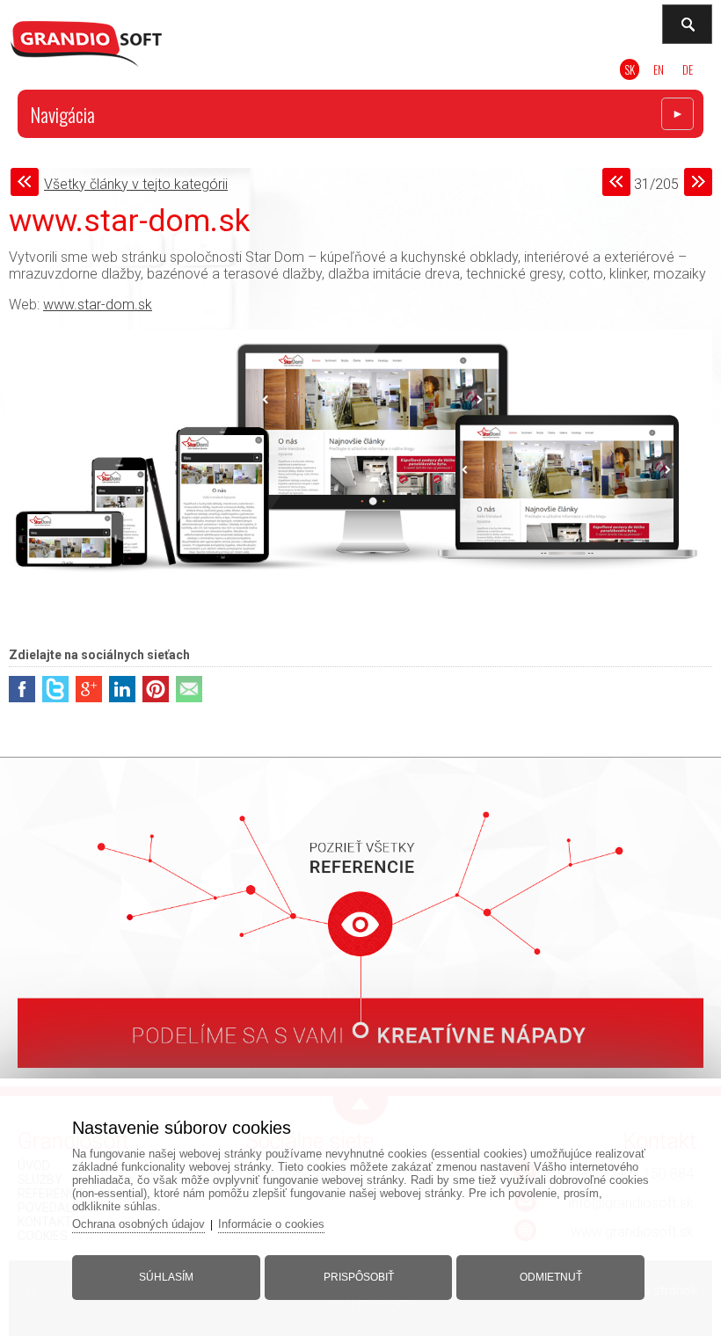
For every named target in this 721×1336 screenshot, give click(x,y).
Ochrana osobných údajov (138, 1224)
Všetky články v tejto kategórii (136, 184)
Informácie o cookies (271, 1224)
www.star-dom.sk (97, 304)
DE (687, 69)
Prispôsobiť (359, 1277)
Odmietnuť (551, 1277)
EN (658, 69)
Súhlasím (166, 1277)
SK (629, 69)
